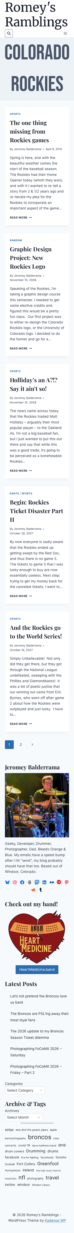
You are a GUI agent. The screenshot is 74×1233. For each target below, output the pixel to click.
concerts (10, 1145)
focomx (61, 1157)
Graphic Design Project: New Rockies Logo (31, 257)
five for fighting (29, 1157)
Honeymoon (13, 1170)
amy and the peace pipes (32, 1129)
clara (56, 1138)
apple (53, 1129)
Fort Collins (26, 1164)
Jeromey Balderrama (28, 149)
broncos (39, 1137)
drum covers (14, 1151)
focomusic (47, 1157)
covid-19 (24, 1145)
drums (52, 1151)
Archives (12, 1111)
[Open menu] (65, 33)
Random (16, 240)
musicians (10, 1178)
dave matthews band (44, 1145)
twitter (10, 1185)
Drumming (35, 1151)
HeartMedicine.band (37, 969)
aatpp (9, 1130)
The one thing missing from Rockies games (29, 131)
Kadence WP (55, 1220)
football (10, 1164)
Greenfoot (48, 1163)
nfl (21, 1177)
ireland (28, 1170)
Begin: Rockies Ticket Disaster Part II (36, 510)
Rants (14, 493)
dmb (62, 1145)
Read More (21, 217)
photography (35, 1178)
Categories (14, 1084)
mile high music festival (48, 1170)
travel (52, 1178)
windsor (23, 1184)
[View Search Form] (9, 33)
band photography (15, 1138)
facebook (12, 1157)
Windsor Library (41, 1185)
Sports (15, 113)
